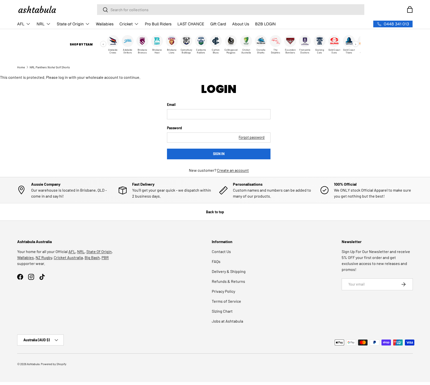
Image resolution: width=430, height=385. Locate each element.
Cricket (126, 24)
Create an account (233, 170)
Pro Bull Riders (158, 24)
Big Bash (92, 257)
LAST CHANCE (190, 24)
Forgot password (252, 137)
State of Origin (70, 24)
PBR (105, 257)
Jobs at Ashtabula (227, 321)
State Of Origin (99, 251)
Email (171, 104)
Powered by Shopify (53, 364)
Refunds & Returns (228, 281)
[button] (409, 9)
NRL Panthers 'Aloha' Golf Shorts (50, 67)
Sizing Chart (222, 311)
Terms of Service (226, 301)
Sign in (218, 154)
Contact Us (221, 251)
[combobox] (230, 9)
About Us (240, 24)
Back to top (215, 212)
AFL (20, 24)
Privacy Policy (223, 291)
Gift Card (218, 24)
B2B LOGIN (265, 24)
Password (174, 128)
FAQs (216, 261)
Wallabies (104, 24)
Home (21, 67)
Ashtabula (33, 364)
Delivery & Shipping (229, 271)
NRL (41, 24)
